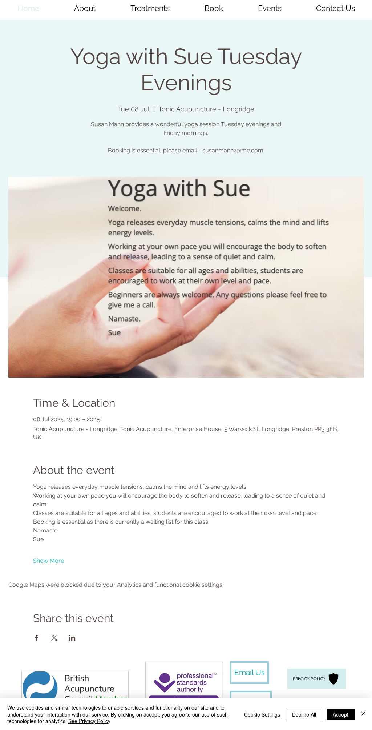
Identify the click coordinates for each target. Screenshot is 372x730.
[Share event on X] (54, 638)
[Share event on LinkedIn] (72, 638)
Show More (48, 560)
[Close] (363, 714)
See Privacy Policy (89, 721)
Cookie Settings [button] (262, 714)
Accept (340, 714)
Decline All (304, 714)
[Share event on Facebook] (36, 638)
